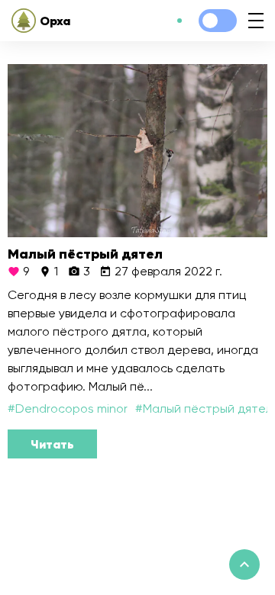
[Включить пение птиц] (179, 20)
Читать (52, 444)
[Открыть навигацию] (256, 20)
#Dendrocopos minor (68, 408)
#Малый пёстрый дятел (204, 408)
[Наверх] (244, 564)
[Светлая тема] (218, 20)
